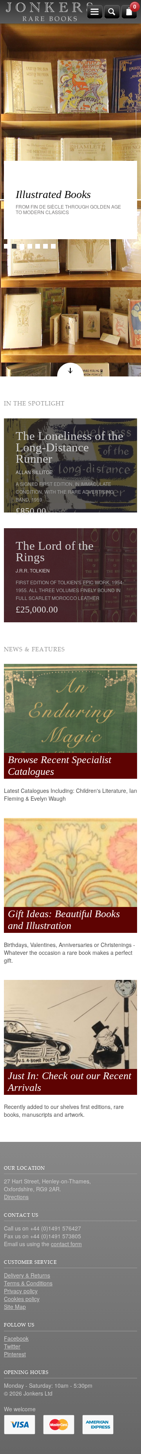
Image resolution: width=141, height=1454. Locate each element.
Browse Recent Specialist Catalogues (59, 765)
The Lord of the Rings (55, 551)
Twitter (12, 1346)
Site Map (15, 1306)
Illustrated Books (53, 194)
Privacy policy (21, 1291)
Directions (16, 1197)
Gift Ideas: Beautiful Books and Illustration (64, 919)
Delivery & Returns (27, 1275)
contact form (66, 1244)
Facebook (16, 1338)
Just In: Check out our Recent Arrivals (69, 1081)
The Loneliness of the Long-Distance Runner (69, 447)
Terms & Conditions (28, 1283)
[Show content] (70, 369)
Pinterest (15, 1354)
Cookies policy (22, 1299)
